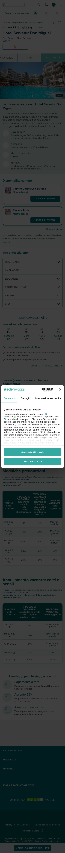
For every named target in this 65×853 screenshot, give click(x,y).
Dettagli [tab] (25, 398)
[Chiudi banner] (60, 389)
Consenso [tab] (9, 398)
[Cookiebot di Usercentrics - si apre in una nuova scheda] (40, 389)
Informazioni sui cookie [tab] (48, 398)
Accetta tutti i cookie (32, 452)
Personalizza (31, 461)
